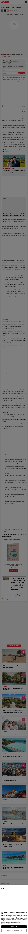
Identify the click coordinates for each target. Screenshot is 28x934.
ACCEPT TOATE (14, 926)
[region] (14, 909)
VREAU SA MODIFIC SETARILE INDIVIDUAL (14, 930)
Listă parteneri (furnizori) (5, 923)
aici (15, 904)
